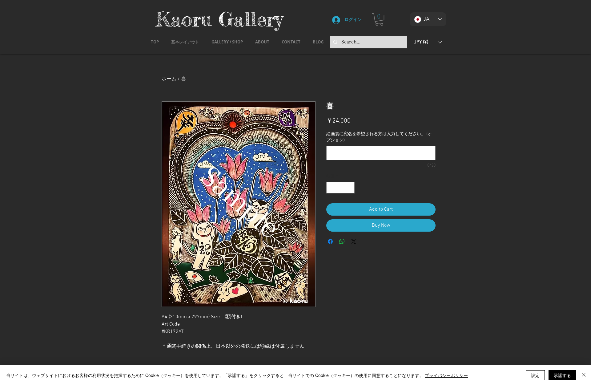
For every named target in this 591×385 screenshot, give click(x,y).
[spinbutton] (340, 187)
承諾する (562, 375)
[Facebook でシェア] (330, 241)
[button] (379, 19)
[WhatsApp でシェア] (342, 241)
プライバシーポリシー (446, 375)
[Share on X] (353, 241)
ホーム (169, 79)
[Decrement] (331, 187)
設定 (535, 375)
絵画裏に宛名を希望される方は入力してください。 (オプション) (379, 137)
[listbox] (428, 42)
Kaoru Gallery (219, 19)
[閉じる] (583, 375)
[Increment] (350, 187)
